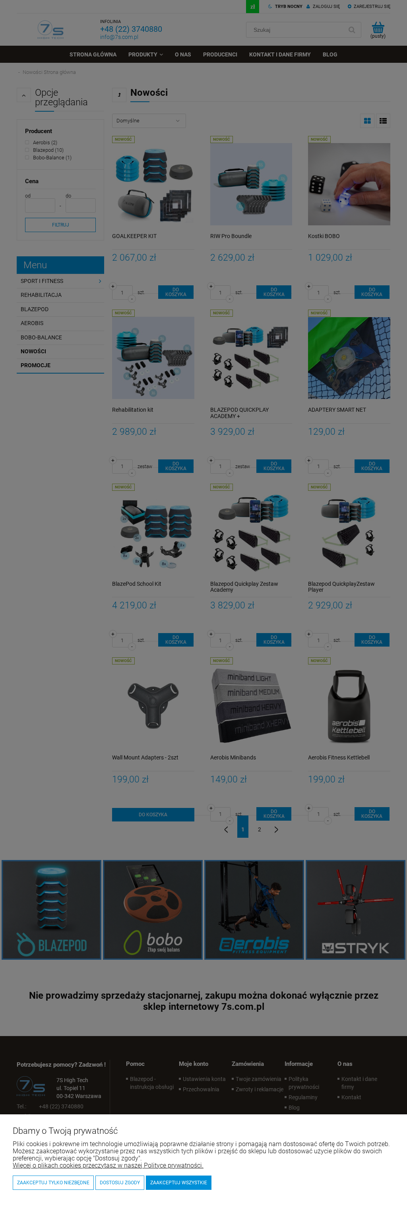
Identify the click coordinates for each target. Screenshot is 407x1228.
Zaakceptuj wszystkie (178, 1182)
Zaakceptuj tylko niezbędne (53, 1182)
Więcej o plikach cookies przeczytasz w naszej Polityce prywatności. (108, 1165)
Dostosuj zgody (120, 1182)
